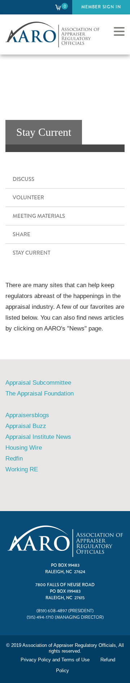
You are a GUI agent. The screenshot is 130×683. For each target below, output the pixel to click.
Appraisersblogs (27, 415)
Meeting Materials (39, 216)
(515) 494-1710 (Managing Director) (65, 617)
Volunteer (28, 198)
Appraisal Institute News (38, 436)
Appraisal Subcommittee (38, 382)
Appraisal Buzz (25, 426)
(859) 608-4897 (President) (65, 611)
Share (21, 234)
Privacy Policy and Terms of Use (55, 659)
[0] (58, 7)
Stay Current (31, 253)
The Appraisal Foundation (40, 393)
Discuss (23, 179)
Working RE (21, 469)
